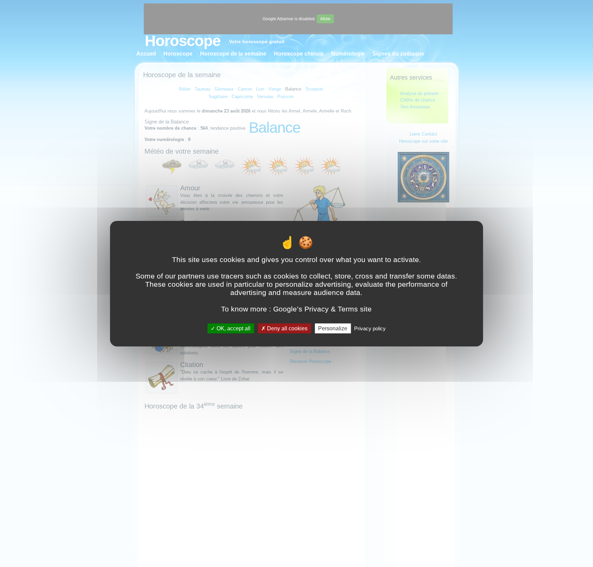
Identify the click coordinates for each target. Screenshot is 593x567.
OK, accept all (233, 328)
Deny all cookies (286, 328)
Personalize (332, 328)
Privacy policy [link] (370, 328)
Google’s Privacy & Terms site (322, 308)
